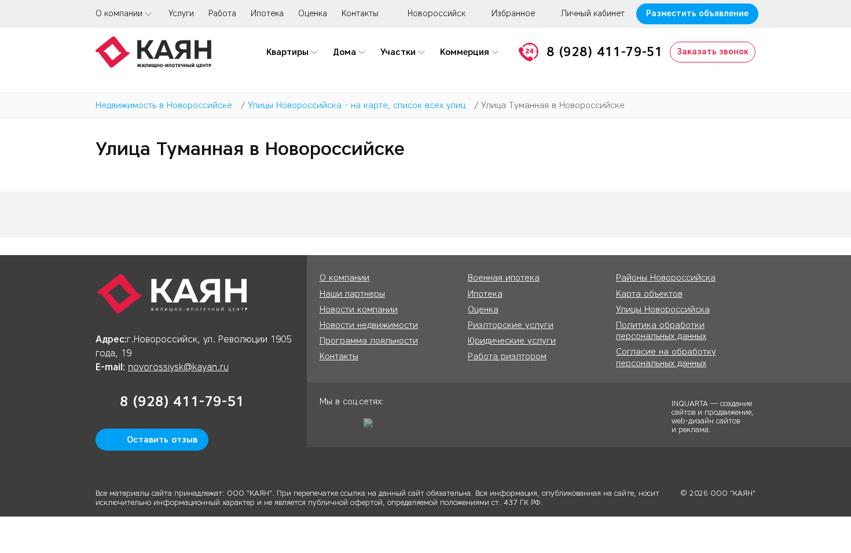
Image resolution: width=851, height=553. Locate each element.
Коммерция (464, 52)
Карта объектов (649, 294)
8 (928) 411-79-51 (604, 52)
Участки (398, 52)
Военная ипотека (504, 277)
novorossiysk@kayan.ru (178, 367)
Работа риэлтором (507, 356)
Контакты (360, 14)
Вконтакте (350, 427)
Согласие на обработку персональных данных (666, 357)
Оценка (312, 14)
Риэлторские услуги (510, 325)
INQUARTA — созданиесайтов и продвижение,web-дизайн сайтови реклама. (713, 416)
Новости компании (359, 309)
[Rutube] (372, 427)
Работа (222, 14)
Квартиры (287, 52)
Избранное (513, 14)
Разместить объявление (697, 14)
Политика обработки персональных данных (661, 330)
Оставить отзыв (162, 439)
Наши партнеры (352, 294)
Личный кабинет (593, 14)
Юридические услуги (512, 341)
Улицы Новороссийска (663, 309)
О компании (119, 14)
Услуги (181, 14)
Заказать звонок (713, 52)
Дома (344, 52)
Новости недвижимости (369, 325)
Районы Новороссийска (666, 277)
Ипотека (267, 14)
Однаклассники (328, 427)
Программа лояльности (369, 341)
